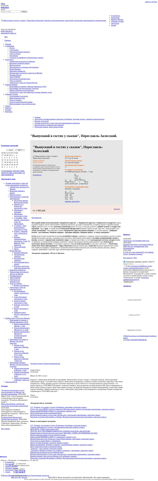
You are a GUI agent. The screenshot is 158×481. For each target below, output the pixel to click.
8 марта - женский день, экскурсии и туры (20, 233)
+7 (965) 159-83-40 (19, 470)
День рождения (19, 247)
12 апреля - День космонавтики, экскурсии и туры (20, 227)
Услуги (12, 48)
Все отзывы (5, 429)
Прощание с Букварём (18, 211)
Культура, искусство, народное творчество (22, 267)
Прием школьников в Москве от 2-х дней (22, 329)
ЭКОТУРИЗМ (14, 77)
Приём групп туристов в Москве (17, 318)
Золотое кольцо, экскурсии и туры (20, 302)
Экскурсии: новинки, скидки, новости (139, 262)
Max (6, 37)
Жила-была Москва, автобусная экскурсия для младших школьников (14, 405)
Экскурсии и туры (8, 179)
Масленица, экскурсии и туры (20, 215)
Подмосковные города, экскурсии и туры (21, 293)
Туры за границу (15, 81)
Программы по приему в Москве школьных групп (27, 86)
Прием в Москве (11, 85)
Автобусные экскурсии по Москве (22, 61)
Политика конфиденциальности (136, 278)
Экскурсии (9, 59)
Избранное (5, 7)
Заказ (3, 4)
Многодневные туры (17, 98)
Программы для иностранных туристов (23, 88)
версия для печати (38, 162)
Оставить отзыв (36, 364)
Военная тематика (20, 253)
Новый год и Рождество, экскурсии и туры (20, 206)
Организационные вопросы (19, 52)
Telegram (7, 40)
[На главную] (53, 20)
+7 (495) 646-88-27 (19, 472)
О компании (9, 46)
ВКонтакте (14, 477)
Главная (8, 44)
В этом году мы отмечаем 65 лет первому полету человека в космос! (138, 253)
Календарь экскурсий (9, 146)
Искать (24, 11)
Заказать (117, 209)
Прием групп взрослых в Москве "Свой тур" (21, 359)
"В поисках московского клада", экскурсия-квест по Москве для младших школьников (13, 392)
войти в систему (151, 2)
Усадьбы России (15, 75)
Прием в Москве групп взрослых (21, 90)
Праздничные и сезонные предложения (23, 67)
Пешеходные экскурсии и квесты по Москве (25, 73)
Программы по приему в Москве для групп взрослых (19, 341)
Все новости (127, 258)
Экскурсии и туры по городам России (23, 83)
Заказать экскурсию (72, 201)
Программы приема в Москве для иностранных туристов (19, 364)
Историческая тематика (19, 259)
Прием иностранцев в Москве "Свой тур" (22, 379)
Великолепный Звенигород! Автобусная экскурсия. (11, 418)
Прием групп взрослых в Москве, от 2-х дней (21, 353)
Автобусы (127, 286)
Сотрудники (13, 50)
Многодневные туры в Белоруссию (22, 104)
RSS (135, 258)
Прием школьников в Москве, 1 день (22, 325)
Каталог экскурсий (42, 121)
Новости (8, 108)
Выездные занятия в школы (19, 63)
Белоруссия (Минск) (21, 285)
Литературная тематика (19, 255)
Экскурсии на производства (19, 79)
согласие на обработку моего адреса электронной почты (137, 267)
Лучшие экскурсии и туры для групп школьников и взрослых (16, 184)
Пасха (16, 249)
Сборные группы (11, 94)
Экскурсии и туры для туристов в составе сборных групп (30, 92)
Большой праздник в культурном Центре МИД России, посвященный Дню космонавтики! (138, 246)
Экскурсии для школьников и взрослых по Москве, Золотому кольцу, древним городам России (69, 119)
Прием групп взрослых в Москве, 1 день (21, 347)
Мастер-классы (15, 65)
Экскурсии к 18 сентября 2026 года (136, 241)
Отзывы (8, 110)
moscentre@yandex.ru (8, 33)
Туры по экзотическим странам (20, 102)
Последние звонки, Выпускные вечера (21, 201)
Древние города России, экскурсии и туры (21, 314)
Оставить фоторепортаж (51, 364)
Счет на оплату (15, 54)
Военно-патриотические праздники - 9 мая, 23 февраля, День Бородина (22, 241)
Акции (7, 106)
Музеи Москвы (15, 69)
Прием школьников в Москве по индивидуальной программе (22, 334)
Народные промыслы (17, 71)
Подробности (37, 175)
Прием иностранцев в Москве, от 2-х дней (21, 374)
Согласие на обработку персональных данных (26, 58)
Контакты (8, 112)
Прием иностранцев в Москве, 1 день (21, 369)
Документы (13, 56)
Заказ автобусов (11, 382)
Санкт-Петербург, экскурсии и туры (20, 298)
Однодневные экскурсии (18, 96)
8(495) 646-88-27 (7, 31)
